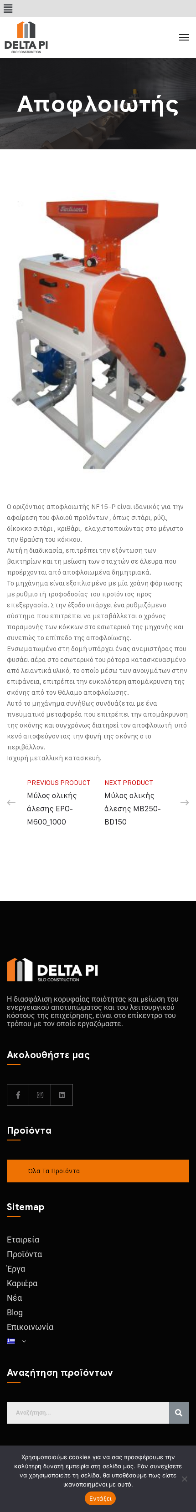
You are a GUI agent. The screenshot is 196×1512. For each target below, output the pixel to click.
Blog (15, 1312)
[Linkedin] (62, 1095)
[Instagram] (40, 1095)
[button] (7, 8)
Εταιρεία (23, 1239)
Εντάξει (100, 1498)
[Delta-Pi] (45, 37)
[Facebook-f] (18, 1095)
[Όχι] (184, 1478)
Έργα (16, 1268)
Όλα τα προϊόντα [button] (53, 1170)
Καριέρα (22, 1283)
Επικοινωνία (30, 1327)
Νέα (14, 1298)
